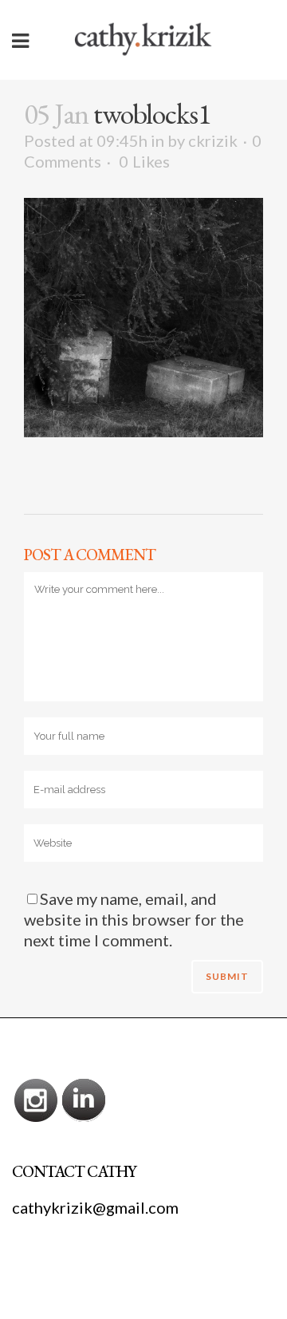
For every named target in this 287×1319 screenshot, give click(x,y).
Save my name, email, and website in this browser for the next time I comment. (134, 919)
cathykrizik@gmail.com (95, 1207)
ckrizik (213, 140)
